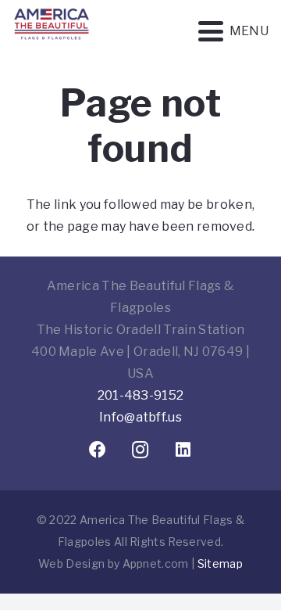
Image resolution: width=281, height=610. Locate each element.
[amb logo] (51, 47)
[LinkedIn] (183, 450)
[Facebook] (97, 450)
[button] (233, 31)
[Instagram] (140, 450)
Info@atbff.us (140, 417)
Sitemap (220, 563)
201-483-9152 (141, 395)
